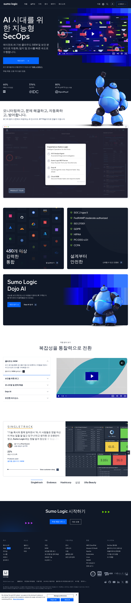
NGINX (88, 560)
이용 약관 (39, 581)
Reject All (53, 600)
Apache (88, 551)
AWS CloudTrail (91, 545)
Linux (88, 557)
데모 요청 (75, 522)
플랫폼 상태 (69, 554)
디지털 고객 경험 (112, 554)
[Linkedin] (118, 582)
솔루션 (32, 4)
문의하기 (6, 560)
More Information (18, 599)
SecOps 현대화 (112, 545)
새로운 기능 (48, 557)
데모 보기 (21, 61)
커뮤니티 (68, 548)
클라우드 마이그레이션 (114, 548)
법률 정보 (20, 581)
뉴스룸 (5, 554)
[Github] (105, 582)
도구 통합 (110, 557)
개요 (46, 545)
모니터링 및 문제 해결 (52, 554)
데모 (25, 551)
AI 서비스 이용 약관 (49, 581)
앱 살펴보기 (50, 263)
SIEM (46, 548)
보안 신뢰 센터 (70, 557)
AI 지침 (77, 581)
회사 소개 (62, 4)
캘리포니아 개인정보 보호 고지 (64, 581)
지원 (98, 4)
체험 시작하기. (37, 67)
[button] (128, 452)
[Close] (76, 595)
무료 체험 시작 (57, 522)
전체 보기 (89, 566)
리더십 (5, 551)
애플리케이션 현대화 (114, 551)
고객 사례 (27, 548)
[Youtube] (114, 582)
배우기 (53, 4)
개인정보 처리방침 (29, 581)
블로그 (26, 545)
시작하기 (121, 4)
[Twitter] (122, 582)
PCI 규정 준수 (90, 563)
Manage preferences (60, 596)
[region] (39, 598)
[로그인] (112, 4)
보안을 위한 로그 (50, 551)
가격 (39, 4)
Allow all (67, 600)
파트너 (5, 557)
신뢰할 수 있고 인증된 (111, 262)
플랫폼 (9, 461)
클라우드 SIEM (18, 461)
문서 (46, 4)
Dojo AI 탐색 (28, 305)
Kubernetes (90, 554)
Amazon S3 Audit (91, 548)
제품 (25, 4)
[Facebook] (127, 582)
